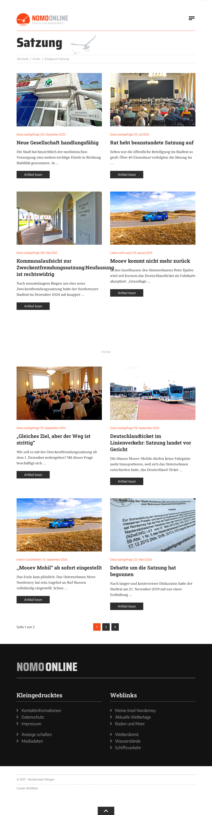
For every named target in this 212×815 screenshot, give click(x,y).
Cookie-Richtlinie (27, 788)
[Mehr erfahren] (106, 339)
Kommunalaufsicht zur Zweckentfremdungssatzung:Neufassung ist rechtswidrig (65, 267)
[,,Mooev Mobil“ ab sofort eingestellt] (59, 525)
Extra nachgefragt (28, 134)
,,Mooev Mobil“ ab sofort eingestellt (59, 567)
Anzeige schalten (37, 734)
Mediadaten (32, 741)
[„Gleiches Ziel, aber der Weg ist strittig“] (59, 393)
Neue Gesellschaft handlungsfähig (58, 142)
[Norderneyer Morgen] (42, 19)
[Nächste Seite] (115, 627)
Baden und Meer (130, 724)
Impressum (31, 724)
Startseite (22, 59)
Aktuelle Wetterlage (133, 717)
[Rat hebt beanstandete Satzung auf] (152, 99)
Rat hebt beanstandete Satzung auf (152, 142)
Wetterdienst (127, 734)
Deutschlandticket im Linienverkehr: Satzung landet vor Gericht (150, 443)
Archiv (36, 59)
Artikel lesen (33, 175)
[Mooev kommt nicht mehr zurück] (152, 218)
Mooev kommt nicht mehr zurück (150, 261)
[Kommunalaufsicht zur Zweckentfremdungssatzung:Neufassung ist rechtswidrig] (59, 218)
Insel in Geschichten (29, 559)
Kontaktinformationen (41, 710)
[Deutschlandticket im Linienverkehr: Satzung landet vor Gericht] (152, 393)
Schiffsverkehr (128, 747)
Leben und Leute (120, 252)
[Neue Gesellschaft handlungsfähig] (59, 99)
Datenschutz (33, 717)
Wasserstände (128, 741)
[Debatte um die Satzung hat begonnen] (152, 525)
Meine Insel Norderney (135, 710)
